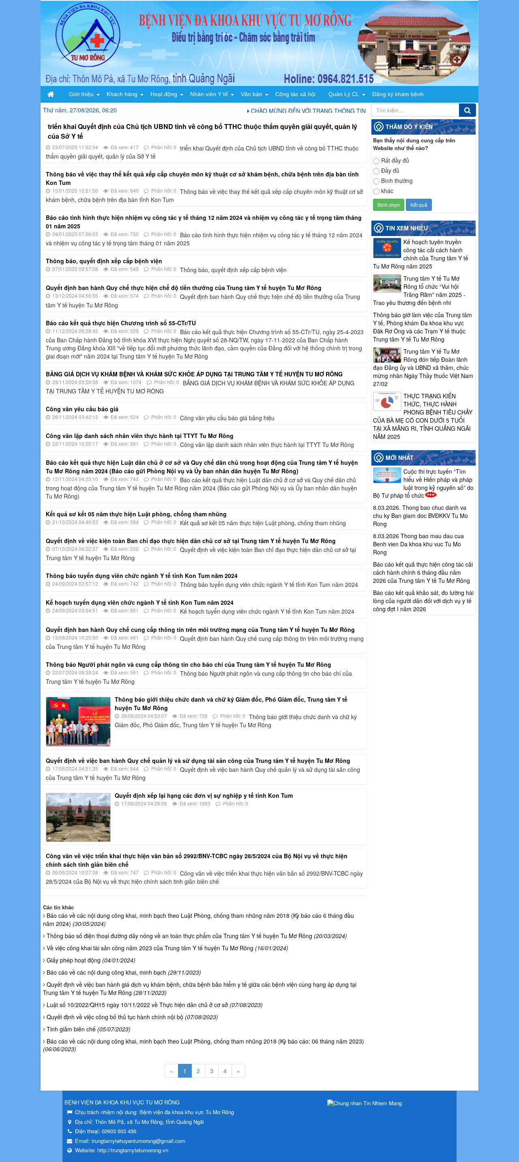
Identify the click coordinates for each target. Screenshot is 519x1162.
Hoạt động (163, 94)
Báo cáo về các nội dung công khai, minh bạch (124, 972)
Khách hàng (122, 94)
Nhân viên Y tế (209, 94)
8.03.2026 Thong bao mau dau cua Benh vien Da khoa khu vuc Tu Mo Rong (418, 544)
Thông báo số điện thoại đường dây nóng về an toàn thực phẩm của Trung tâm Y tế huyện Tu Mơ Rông (197, 936)
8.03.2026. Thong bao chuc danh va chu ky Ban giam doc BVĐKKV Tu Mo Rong (420, 515)
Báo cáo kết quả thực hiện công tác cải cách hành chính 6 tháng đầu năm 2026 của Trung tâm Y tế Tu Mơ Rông (423, 572)
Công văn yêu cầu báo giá (82, 409)
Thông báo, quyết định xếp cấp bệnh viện (104, 261)
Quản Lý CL (343, 94)
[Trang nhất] (51, 94)
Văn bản (251, 94)
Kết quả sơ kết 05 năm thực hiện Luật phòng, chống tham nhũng (136, 514)
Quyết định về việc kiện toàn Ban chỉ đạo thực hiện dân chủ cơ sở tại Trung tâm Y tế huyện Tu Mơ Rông (191, 541)
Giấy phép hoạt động (91, 960)
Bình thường (397, 180)
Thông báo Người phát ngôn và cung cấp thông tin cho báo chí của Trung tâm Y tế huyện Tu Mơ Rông (188, 664)
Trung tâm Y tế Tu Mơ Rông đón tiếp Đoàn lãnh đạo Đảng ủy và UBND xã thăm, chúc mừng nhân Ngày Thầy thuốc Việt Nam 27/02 (423, 367)
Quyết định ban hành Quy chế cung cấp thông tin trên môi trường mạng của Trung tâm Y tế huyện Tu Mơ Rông (200, 629)
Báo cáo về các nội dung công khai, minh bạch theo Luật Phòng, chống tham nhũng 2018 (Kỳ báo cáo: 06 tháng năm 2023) (203, 1045)
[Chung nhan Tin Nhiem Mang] (364, 1102)
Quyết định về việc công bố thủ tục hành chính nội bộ (132, 1017)
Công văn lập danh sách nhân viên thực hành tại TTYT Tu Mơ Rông (140, 436)
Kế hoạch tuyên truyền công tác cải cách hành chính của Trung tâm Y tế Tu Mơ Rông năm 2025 (420, 254)
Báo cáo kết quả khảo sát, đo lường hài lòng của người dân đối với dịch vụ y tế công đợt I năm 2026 (423, 601)
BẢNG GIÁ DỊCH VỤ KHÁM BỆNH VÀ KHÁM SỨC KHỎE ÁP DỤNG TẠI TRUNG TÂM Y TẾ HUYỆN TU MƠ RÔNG (194, 374)
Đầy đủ (390, 170)
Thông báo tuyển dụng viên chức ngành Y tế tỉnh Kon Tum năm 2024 (142, 575)
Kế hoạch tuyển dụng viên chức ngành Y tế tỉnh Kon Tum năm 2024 (140, 602)
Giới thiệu (81, 94)
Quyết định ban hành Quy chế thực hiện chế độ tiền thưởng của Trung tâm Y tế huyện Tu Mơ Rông (184, 288)
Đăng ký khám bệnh (398, 94)
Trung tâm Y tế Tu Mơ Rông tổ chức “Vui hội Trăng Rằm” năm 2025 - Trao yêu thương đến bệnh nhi (419, 290)
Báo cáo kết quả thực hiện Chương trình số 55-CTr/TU (121, 323)
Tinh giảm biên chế (89, 1029)
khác (387, 191)
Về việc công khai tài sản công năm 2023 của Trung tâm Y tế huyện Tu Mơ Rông (167, 948)
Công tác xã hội (295, 94)
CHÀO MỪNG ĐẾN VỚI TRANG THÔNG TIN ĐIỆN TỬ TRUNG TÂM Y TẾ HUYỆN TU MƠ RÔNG (359, 111)
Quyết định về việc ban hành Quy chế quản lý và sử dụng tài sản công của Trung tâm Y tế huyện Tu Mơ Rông (198, 760)
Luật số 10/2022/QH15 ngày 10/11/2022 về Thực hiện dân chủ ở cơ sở (155, 1005)
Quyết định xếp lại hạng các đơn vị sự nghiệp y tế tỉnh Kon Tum (204, 795)
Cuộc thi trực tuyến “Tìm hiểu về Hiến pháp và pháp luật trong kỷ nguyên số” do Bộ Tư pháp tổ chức (423, 483)
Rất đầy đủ (395, 160)
